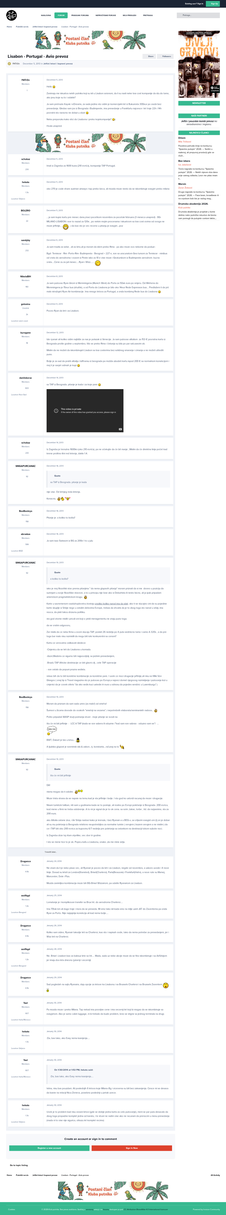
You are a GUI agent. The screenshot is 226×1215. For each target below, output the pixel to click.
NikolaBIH (25, 276)
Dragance (25, 861)
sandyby (25, 240)
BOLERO (25, 210)
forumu (106, 1209)
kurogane (25, 332)
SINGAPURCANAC (26, 466)
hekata (25, 182)
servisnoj (89, 1209)
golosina (25, 304)
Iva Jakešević (184, 164)
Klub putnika (184, 207)
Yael (25, 1003)
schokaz (25, 159)
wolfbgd (25, 895)
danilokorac (25, 378)
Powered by (206, 1209)
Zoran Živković (185, 187)
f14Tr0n (16, 63)
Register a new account (49, 1148)
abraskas (25, 534)
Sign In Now (132, 1148)
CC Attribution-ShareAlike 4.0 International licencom (146, 1209)
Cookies (11, 1209)
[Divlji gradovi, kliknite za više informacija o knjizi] (199, 32)
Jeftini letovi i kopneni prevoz (58, 63)
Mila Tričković (184, 141)
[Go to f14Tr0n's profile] (9, 63)
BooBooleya (25, 511)
